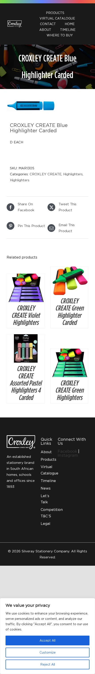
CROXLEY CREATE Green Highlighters (69, 390)
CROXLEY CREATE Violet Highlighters (25, 315)
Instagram (68, 455)
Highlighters (73, 174)
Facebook (68, 451)
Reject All (47, 664)
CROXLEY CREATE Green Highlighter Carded (69, 311)
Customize (48, 652)
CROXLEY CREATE (45, 174)
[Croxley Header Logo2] (15, 22)
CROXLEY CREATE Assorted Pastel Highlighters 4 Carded (26, 383)
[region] (47, 636)
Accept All (47, 640)
